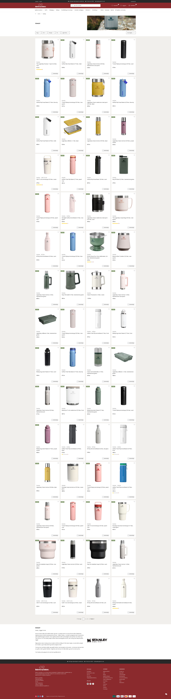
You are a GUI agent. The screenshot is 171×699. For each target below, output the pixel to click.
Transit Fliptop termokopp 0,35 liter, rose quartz (72, 103)
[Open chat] (166, 694)
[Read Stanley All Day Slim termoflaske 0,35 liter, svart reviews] (37, 262)
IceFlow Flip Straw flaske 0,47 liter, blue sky (123, 102)
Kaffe (46, 10)
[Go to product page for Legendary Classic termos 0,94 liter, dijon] (47, 473)
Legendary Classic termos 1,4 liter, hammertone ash (121, 565)
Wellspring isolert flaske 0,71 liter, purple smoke (46, 449)
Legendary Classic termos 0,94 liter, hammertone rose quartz (45, 526)
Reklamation (121, 682)
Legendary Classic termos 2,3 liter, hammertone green (44, 295)
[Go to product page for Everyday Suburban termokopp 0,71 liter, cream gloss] (123, 511)
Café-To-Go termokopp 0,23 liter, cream (72, 602)
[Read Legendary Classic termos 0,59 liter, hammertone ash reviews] (37, 416)
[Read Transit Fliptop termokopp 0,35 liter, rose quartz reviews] (63, 108)
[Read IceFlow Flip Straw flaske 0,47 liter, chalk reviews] (37, 146)
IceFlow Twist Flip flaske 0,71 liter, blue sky (72, 372)
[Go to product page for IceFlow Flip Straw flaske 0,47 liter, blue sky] (123, 88)
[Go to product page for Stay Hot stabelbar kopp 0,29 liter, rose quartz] (47, 549)
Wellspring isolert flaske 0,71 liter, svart (46, 372)
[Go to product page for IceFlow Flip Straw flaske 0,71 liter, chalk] (73, 49)
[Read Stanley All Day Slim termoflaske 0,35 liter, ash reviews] (88, 608)
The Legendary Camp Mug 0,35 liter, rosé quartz (122, 218)
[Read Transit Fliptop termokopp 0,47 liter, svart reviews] (113, 69)
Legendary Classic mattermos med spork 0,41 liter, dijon (97, 103)
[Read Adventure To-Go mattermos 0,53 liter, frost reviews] (63, 416)
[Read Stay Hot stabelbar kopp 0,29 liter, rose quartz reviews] (37, 570)
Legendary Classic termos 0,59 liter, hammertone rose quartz (96, 64)
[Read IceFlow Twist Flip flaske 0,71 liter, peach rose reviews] (63, 185)
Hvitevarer (87, 10)
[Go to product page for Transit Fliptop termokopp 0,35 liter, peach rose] (98, 473)
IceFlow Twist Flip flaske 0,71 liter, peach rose (72, 180)
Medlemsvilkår (122, 679)
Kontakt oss (121, 671)
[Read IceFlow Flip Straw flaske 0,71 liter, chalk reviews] (63, 69)
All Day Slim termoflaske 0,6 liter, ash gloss (97, 448)
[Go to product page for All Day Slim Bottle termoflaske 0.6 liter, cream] (123, 588)
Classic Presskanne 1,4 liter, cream (95, 295)
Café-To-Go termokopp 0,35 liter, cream (46, 179)
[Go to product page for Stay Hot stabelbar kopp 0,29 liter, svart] (98, 549)
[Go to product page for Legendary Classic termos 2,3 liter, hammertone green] (47, 280)
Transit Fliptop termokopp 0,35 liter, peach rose (98, 488)
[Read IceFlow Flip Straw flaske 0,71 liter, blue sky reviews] (37, 108)
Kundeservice (133, 1)
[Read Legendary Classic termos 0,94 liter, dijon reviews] (37, 493)
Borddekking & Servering (66, 10)
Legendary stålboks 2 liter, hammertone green (46, 334)
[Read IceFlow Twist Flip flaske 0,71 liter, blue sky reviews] (63, 377)
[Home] (40, 5)
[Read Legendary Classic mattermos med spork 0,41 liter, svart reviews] (88, 223)
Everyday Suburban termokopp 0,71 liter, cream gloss (122, 526)
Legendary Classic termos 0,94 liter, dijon (46, 487)
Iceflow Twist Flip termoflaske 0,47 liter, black (71, 449)
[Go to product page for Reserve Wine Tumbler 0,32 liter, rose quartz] (123, 242)
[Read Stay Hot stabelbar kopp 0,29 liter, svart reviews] (88, 570)
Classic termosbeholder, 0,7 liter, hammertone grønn (95, 372)
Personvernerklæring (123, 677)
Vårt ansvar (89, 676)
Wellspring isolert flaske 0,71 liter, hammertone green (95, 411)
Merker (102, 10)
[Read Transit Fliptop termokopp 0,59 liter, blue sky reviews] (63, 262)
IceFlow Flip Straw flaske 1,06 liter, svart (97, 179)
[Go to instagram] (90, 684)
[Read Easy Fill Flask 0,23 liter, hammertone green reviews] (113, 185)
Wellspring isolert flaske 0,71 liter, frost (122, 333)
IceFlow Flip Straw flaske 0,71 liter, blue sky (47, 102)
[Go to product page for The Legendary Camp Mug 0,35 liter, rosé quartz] (123, 203)
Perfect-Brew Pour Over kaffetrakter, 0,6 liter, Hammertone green (97, 257)
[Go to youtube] (88, 684)
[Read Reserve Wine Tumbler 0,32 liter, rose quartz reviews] (113, 262)
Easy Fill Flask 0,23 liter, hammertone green (123, 179)
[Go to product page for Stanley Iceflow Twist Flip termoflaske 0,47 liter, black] (73, 434)
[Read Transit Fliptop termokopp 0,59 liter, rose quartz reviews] (63, 339)
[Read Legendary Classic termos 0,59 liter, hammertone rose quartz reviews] (88, 69)
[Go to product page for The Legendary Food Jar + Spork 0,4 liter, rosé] (47, 49)
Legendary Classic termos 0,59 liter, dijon (97, 141)
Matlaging (51, 10)
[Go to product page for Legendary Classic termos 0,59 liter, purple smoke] (123, 126)
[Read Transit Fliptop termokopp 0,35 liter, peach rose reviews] (88, 493)
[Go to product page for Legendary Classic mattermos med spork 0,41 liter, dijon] (98, 88)
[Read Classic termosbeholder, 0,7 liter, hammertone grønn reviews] (88, 377)
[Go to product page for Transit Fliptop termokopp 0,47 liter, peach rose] (47, 203)
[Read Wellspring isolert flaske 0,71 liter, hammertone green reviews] (88, 416)
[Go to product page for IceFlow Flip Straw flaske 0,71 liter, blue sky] (47, 88)
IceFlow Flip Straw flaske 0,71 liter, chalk (71, 64)
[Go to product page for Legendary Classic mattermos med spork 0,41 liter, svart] (98, 203)
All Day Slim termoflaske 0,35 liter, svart (46, 256)
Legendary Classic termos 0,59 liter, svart (72, 564)
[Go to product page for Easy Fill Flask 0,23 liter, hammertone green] (123, 165)
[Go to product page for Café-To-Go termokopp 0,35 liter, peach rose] (98, 511)
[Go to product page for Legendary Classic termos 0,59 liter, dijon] (98, 126)
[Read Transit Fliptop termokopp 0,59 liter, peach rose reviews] (63, 531)
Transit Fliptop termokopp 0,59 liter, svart (123, 410)
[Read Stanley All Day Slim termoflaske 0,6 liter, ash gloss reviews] (88, 454)
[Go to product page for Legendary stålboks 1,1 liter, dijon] (73, 126)
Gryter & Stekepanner (107, 679)
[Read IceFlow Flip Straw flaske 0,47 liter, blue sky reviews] (113, 108)
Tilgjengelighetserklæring (91, 677)
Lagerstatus (64, 32)
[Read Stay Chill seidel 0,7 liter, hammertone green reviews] (63, 300)
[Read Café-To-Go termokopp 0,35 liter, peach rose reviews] (88, 531)
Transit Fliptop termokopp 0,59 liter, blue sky (72, 257)
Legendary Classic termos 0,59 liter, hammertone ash (45, 411)
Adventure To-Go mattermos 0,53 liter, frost (73, 410)
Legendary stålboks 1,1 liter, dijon (70, 141)
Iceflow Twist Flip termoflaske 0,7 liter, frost (98, 333)
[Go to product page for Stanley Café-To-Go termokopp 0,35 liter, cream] (47, 165)
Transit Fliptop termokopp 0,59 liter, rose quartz (72, 334)
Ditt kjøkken (89, 671)
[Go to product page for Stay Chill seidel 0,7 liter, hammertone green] (73, 280)
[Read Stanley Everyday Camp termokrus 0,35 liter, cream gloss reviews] (63, 493)
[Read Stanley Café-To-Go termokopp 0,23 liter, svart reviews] (37, 608)
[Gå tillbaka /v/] (35, 14)
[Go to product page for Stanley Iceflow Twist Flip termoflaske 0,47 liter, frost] (123, 434)
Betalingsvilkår (122, 676)
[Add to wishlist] (58, 39)
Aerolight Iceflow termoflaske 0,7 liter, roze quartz (72, 218)
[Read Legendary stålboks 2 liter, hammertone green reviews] (37, 339)
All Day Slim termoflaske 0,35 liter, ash (96, 602)
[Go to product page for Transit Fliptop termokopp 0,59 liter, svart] (123, 396)
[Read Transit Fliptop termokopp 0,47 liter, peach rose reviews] (37, 223)
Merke (39, 13)
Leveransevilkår (122, 674)
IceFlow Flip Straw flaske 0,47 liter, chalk (46, 141)
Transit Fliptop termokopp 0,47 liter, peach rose (47, 218)
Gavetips (36, 1)
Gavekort (105, 687)
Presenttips (105, 689)
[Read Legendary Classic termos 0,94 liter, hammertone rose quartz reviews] (37, 531)
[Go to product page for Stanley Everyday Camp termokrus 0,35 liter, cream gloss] (73, 473)
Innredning (94, 10)
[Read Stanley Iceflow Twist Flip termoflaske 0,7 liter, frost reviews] (88, 339)
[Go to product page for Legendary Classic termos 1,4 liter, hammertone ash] (123, 549)
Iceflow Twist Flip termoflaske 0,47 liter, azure (122, 488)
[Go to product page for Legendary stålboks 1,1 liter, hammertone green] (123, 357)
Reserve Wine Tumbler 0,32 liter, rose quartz (121, 257)
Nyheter (112, 10)
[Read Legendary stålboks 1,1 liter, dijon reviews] (63, 146)
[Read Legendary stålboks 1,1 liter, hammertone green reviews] (113, 377)
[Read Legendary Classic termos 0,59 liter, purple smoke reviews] (113, 146)
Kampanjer (107, 10)
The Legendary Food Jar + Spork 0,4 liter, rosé (46, 64)
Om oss (88, 674)
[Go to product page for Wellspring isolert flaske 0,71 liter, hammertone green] (98, 396)
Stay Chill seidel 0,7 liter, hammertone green (73, 295)
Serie (44, 32)
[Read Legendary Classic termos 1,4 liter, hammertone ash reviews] (113, 570)
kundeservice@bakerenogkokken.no (42, 685)
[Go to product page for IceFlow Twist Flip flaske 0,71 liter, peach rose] (73, 165)
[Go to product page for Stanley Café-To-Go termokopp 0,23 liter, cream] (73, 588)
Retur (120, 681)
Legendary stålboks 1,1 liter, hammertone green (122, 372)
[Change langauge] (36, 696)
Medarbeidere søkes (91, 673)
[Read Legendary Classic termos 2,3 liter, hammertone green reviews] (37, 300)
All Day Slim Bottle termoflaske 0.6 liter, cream (122, 603)
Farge (37, 32)
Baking (57, 10)
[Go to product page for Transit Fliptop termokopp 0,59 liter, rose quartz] (73, 319)
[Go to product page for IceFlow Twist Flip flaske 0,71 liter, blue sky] (73, 357)
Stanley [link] (44, 13)
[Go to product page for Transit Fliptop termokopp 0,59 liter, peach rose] (73, 511)
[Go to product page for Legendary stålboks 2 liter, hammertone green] (47, 319)
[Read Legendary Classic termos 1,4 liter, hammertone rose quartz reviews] (113, 300)
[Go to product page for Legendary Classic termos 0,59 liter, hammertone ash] (47, 396)
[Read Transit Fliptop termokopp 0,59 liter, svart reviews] (113, 416)
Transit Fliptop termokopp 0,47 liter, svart (123, 64)
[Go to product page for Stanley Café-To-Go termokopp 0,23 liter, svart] (47, 588)
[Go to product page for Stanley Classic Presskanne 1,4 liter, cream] (98, 280)
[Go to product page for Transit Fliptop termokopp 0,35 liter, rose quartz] (73, 88)
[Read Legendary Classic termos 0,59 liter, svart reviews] (63, 570)
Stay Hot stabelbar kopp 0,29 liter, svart (97, 564)
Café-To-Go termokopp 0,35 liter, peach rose (97, 526)
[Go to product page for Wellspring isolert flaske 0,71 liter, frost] (123, 319)
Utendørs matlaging (78, 10)
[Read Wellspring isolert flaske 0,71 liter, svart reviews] (37, 377)
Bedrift (40, 1)
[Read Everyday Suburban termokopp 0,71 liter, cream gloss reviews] (113, 531)
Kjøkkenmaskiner (38, 10)
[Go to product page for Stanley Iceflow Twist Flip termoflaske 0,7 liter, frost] (98, 319)
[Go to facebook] (93, 684)
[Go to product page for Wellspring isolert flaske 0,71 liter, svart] (47, 357)
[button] (78, 619)
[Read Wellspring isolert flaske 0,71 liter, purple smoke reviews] (37, 454)
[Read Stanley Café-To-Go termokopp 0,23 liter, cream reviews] (63, 608)
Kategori (50, 32)
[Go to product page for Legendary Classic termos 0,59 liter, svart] (73, 549)
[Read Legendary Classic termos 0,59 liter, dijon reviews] (88, 146)
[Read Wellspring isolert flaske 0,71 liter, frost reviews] (113, 339)
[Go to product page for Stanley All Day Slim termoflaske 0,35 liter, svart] (47, 242)
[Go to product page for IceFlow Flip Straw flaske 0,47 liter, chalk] (47, 126)
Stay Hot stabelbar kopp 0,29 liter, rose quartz (46, 565)
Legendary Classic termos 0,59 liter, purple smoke (123, 141)
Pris (57, 32)
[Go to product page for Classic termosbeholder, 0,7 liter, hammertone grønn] (98, 357)
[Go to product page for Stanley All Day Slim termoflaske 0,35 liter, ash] (98, 588)
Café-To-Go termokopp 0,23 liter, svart (46, 602)
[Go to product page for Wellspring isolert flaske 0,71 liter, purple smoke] (47, 434)
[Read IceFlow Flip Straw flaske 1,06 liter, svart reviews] (88, 185)
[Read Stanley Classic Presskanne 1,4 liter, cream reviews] (88, 300)
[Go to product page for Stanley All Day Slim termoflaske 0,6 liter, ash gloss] (98, 434)
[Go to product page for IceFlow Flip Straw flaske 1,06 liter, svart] (98, 165)
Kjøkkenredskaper (106, 676)
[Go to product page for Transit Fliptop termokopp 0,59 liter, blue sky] (73, 242)
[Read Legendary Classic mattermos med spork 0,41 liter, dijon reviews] (88, 108)
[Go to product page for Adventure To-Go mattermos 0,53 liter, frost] (73, 396)
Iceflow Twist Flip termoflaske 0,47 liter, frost (122, 449)
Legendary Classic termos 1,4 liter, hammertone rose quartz (121, 295)
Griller (104, 682)
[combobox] (85, 5)
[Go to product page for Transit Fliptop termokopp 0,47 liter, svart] (123, 49)
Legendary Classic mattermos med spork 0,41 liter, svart (97, 218)
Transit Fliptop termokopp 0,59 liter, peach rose (72, 526)
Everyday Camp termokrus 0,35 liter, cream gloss (72, 488)
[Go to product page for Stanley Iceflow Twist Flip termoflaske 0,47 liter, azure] (123, 473)
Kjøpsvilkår (121, 673)
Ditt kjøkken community (120, 10)
